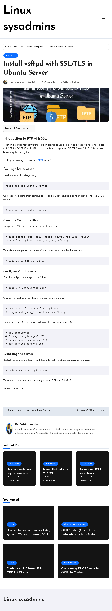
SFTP (40, 160)
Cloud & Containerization (74, 524)
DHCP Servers (70, 563)
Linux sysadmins (23, 599)
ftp (61, 82)
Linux (12, 524)
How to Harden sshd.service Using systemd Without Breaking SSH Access (28, 534)
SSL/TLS (68, 82)
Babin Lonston (29, 424)
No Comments (48, 82)
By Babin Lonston (16, 82)
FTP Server (10, 55)
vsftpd (76, 82)
